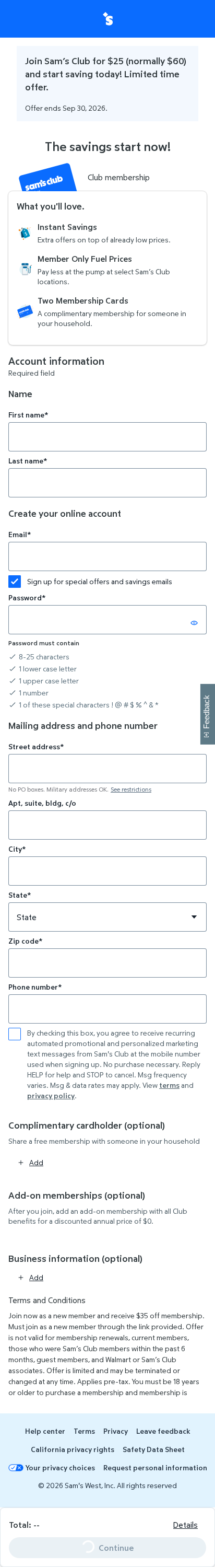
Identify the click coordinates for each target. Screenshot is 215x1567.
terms (169, 1085)
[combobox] (107, 768)
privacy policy (51, 1095)
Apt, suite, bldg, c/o (42, 803)
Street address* (36, 746)
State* (19, 895)
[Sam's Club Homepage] (108, 18)
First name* (28, 415)
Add (36, 1162)
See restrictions (131, 789)
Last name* (27, 461)
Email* (19, 534)
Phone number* (35, 987)
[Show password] (194, 623)
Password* (26, 597)
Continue (97, 1545)
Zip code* (25, 941)
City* (17, 849)
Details (185, 1524)
